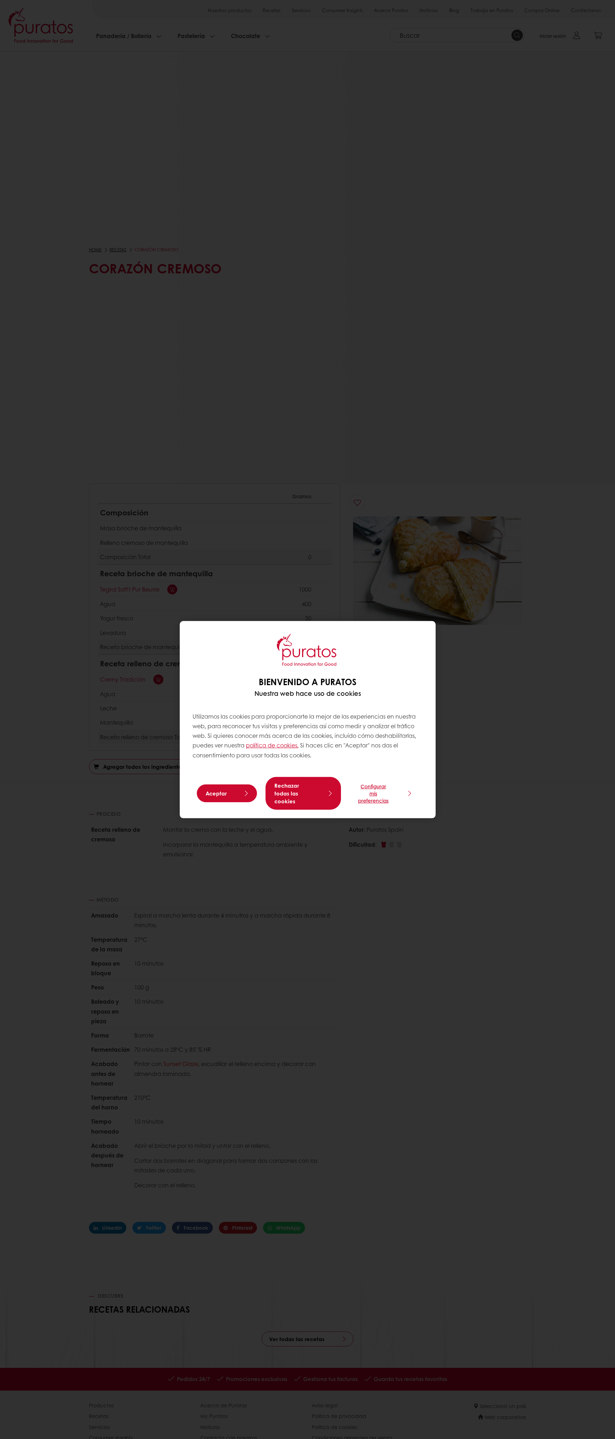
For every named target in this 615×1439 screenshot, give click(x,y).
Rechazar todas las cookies (286, 793)
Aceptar (216, 793)
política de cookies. (272, 745)
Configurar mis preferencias (373, 793)
